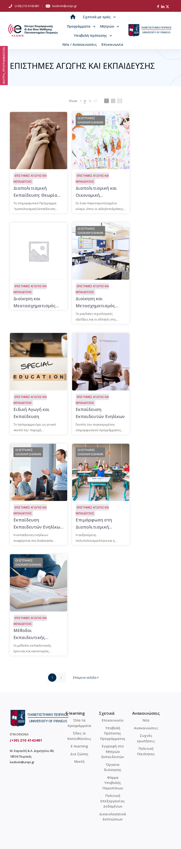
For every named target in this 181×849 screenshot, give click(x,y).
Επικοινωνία (112, 720)
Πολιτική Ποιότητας (146, 751)
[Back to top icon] (158, 839)
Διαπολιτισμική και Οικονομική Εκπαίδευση (96, 192)
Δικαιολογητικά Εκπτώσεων (112, 817)
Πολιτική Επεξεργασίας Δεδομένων (112, 800)
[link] (80, 101)
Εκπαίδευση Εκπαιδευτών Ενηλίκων (100, 412)
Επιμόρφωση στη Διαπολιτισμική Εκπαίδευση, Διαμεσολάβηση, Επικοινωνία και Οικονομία (94, 523)
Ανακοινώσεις (146, 728)
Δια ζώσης (79, 753)
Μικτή (79, 761)
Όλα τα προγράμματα (79, 723)
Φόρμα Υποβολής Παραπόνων (113, 782)
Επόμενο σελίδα (84, 677)
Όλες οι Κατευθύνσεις (79, 736)
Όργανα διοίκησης (112, 767)
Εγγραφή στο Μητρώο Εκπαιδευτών (112, 751)
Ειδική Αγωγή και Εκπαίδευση (31, 412)
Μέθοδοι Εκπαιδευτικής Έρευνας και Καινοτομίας (29, 634)
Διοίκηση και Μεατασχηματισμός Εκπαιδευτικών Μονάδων (34, 302)
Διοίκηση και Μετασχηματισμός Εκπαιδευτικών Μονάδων (95, 302)
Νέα (146, 720)
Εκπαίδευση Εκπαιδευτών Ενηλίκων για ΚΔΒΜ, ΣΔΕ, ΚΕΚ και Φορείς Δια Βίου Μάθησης (38, 523)
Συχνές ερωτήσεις (146, 738)
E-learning (79, 746)
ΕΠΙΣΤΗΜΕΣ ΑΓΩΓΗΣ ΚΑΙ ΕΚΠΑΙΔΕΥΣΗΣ (30, 179)
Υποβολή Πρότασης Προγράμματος (112, 733)
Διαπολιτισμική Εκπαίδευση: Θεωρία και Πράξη (35, 192)
